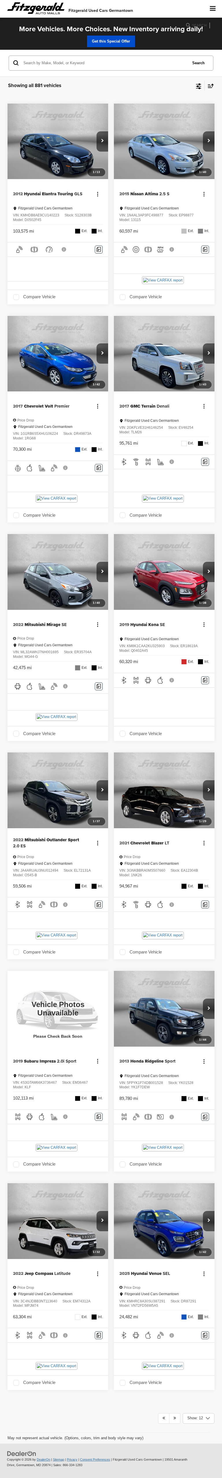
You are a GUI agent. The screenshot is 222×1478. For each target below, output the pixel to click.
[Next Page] (174, 1418)
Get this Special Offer (111, 41)
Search (198, 63)
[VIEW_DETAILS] (58, 1008)
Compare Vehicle (39, 297)
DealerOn (43, 1459)
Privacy (72, 1459)
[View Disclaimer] (64, 249)
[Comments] (99, 249)
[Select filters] (198, 85)
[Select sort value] (209, 86)
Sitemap (58, 1459)
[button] (102, 141)
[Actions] (97, 194)
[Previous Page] (163, 1418)
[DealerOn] (21, 1453)
